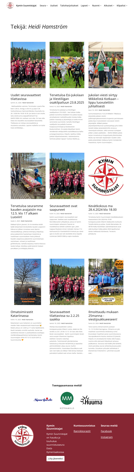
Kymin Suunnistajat (26, 5)
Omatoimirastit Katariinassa (22, 313)
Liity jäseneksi (55, 458)
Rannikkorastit (82, 431)
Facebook (106, 431)
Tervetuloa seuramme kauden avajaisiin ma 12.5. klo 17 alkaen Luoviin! (27, 211)
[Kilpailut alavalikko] (126, 5)
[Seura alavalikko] (47, 5)
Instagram (107, 437)
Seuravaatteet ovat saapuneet (63, 207)
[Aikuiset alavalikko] (113, 5)
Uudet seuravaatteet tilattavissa (26, 97)
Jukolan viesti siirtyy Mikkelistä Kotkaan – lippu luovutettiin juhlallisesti (103, 100)
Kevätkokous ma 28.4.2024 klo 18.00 (102, 207)
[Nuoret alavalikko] (100, 5)
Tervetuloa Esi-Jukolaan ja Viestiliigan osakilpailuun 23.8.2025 (67, 98)
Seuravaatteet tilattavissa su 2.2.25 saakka (64, 315)
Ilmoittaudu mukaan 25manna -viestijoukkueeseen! (103, 315)
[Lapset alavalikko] (89, 5)
